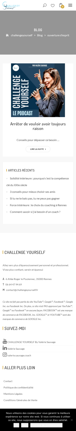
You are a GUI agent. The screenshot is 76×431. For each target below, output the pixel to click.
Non (24, 425)
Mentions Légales (13, 393)
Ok (16, 425)
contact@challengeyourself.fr (22, 289)
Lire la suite (37, 149)
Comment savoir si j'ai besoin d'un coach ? (35, 211)
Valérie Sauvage (16, 348)
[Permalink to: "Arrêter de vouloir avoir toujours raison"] (38, 90)
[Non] (71, 420)
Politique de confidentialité (18, 387)
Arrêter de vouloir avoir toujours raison (38, 126)
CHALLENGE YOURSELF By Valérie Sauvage (31, 342)
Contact (8, 381)
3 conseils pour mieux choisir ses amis (32, 191)
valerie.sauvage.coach (19, 355)
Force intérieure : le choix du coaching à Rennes (38, 205)
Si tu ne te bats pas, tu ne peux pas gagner (35, 198)
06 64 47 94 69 (13, 284)
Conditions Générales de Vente (20, 400)
